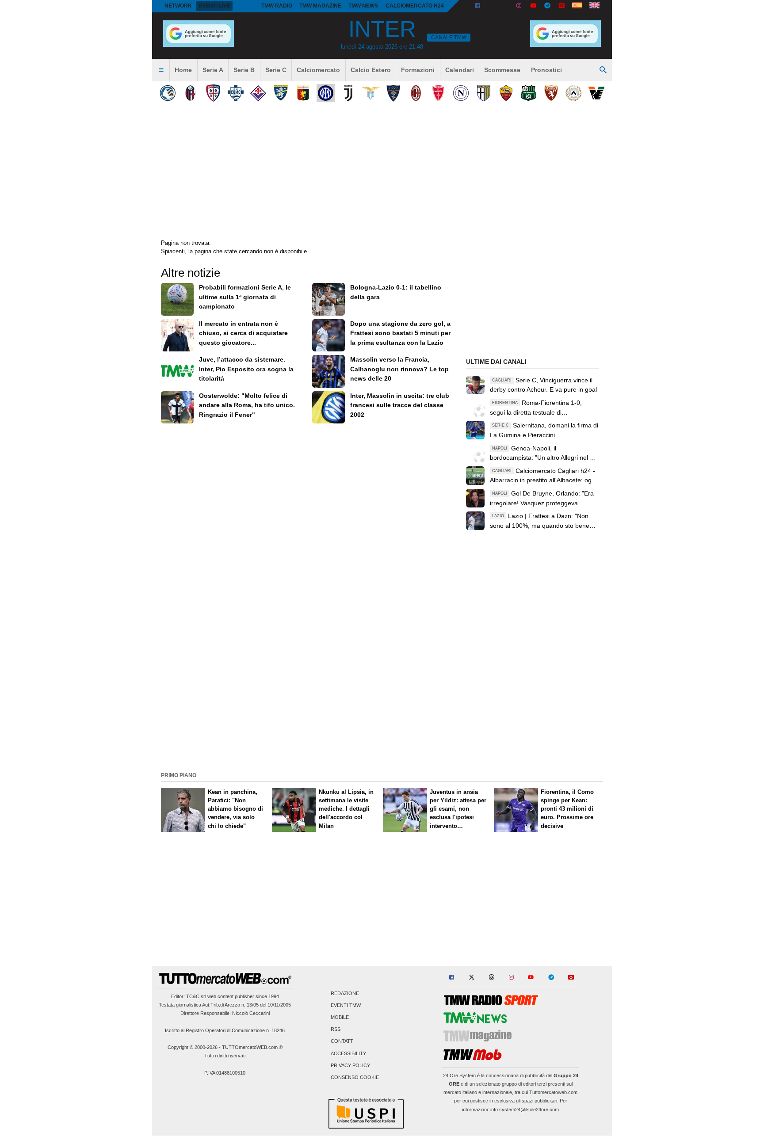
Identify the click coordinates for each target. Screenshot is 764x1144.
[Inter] (326, 93)
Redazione (345, 993)
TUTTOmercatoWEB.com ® (252, 1047)
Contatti (343, 1041)
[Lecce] (393, 93)
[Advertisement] (382, 707)
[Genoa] (303, 93)
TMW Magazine (320, 5)
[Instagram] (519, 6)
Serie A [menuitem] (212, 69)
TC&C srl (196, 996)
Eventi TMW (346, 1005)
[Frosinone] (280, 93)
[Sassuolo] (529, 93)
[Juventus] (348, 93)
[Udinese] (574, 93)
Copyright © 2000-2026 (193, 1047)
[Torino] (551, 93)
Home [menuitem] (183, 69)
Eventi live (214, 5)
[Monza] (438, 93)
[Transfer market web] (594, 6)
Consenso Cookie (355, 1077)
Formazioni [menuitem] (418, 69)
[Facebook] (477, 6)
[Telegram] (547, 6)
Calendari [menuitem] (459, 69)
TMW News (363, 5)
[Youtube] (533, 6)
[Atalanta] (168, 93)
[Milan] (416, 93)
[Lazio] (371, 93)
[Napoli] (461, 93)
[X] (491, 6)
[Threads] (506, 6)
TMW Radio (276, 5)
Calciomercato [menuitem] (318, 69)
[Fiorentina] (258, 93)
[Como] (235, 93)
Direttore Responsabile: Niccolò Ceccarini (225, 1013)
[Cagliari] (213, 93)
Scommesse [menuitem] (502, 69)
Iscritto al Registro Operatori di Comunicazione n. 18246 (225, 1030)
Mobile (340, 1017)
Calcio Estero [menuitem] (371, 69)
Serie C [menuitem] (275, 69)
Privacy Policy (350, 1065)
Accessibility (348, 1053)
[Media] (561, 6)
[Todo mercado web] (577, 6)
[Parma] (483, 93)
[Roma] (506, 93)
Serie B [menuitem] (244, 69)
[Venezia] (596, 93)
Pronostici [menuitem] (546, 69)
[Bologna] (190, 93)
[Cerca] (603, 70)
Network (178, 5)
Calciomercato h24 (415, 5)
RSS (335, 1029)
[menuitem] (161, 70)
